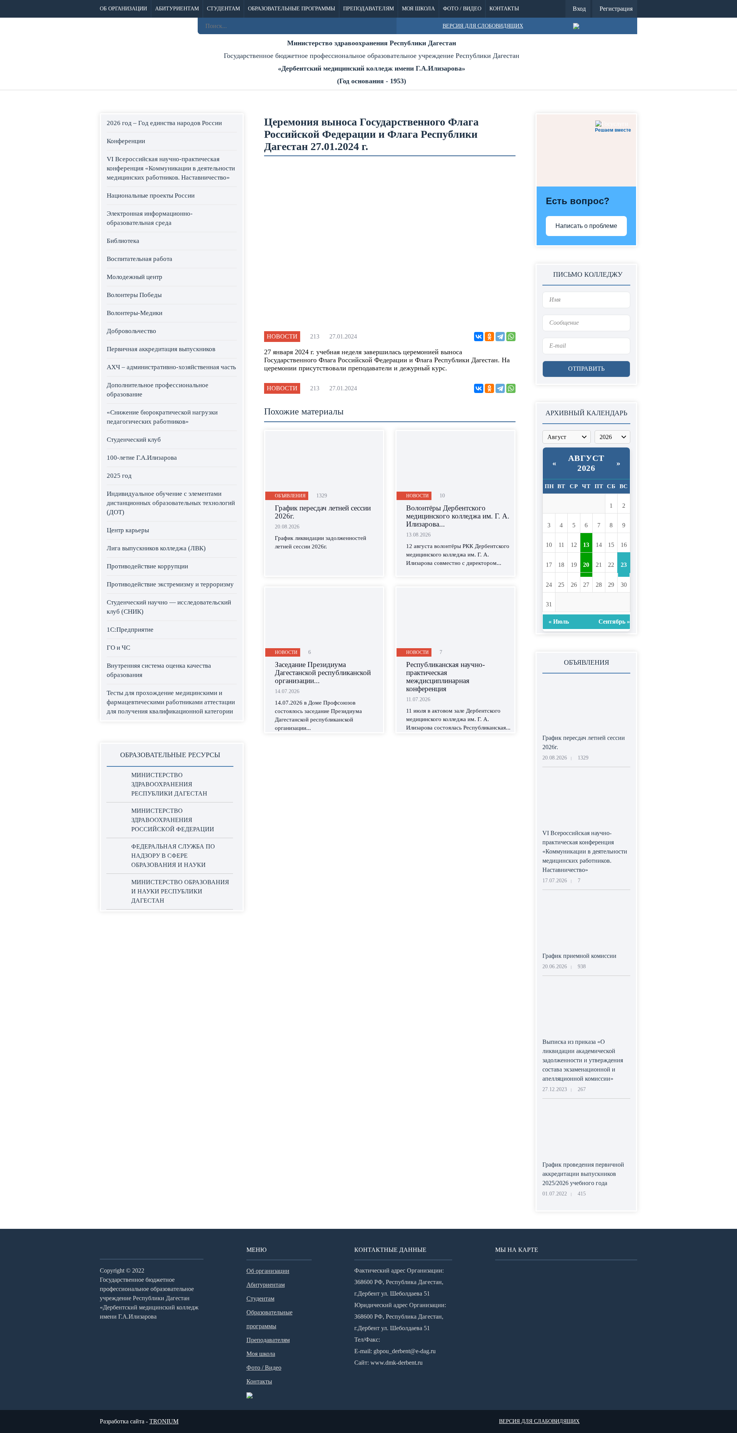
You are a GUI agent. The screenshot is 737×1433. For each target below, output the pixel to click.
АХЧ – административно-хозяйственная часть (171, 367)
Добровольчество (131, 331)
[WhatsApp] (511, 336)
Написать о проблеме (586, 226)
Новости (282, 336)
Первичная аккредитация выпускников (161, 349)
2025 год (119, 475)
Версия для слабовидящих (539, 1421)
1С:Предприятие (130, 629)
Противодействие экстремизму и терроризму (170, 584)
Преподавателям (368, 9)
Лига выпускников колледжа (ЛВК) (156, 548)
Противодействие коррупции (147, 566)
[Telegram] (500, 336)
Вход (579, 8)
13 (586, 545)
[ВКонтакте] (478, 336)
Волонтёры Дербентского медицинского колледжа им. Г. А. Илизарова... (457, 516)
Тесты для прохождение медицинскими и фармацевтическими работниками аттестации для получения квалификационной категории (171, 702)
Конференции (126, 141)
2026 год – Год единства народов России (164, 123)
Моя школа (418, 9)
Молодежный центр (134, 277)
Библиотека (123, 240)
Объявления (290, 496)
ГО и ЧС (118, 647)
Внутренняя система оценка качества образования (159, 670)
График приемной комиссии (579, 956)
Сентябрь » (614, 621)
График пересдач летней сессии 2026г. (323, 512)
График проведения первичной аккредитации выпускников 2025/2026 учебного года (583, 1173)
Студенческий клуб (134, 439)
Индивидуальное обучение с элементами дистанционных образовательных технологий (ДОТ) (171, 503)
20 (586, 564)
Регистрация (616, 8)
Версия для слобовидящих (483, 26)
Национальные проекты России (151, 195)
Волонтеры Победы (134, 295)
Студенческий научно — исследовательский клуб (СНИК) (169, 607)
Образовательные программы (291, 9)
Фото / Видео (462, 9)
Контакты (504, 9)
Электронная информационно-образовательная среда (150, 218)
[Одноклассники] (489, 336)
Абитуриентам (177, 9)
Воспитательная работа (139, 258)
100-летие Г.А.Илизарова (142, 457)
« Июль (559, 621)
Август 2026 (586, 463)
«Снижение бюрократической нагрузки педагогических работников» (162, 417)
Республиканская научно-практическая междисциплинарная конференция (445, 676)
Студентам (223, 9)
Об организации (123, 9)
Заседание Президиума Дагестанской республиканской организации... (323, 672)
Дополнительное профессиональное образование (157, 389)
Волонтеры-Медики (134, 313)
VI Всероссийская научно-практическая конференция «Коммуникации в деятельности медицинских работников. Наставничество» (171, 168)
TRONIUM (163, 1421)
